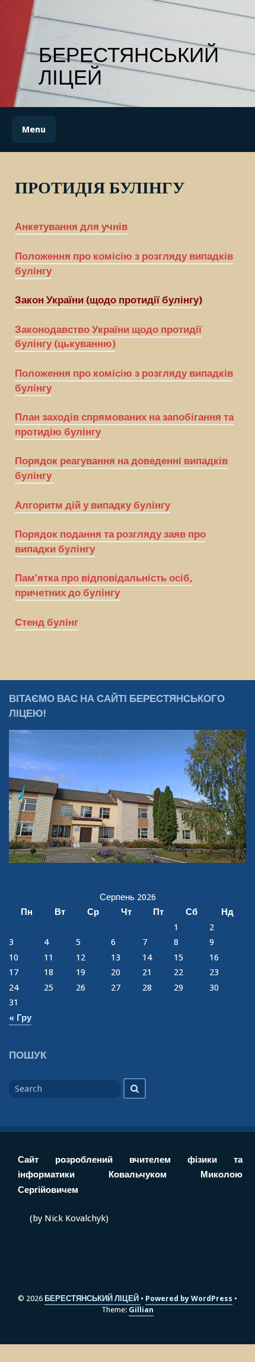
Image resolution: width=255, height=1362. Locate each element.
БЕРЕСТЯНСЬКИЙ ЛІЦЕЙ (129, 66)
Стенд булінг (46, 622)
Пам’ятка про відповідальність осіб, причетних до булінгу (104, 585)
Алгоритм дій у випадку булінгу (92, 505)
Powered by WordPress (188, 1298)
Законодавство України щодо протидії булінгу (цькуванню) (108, 337)
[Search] (134, 1088)
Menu (34, 129)
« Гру (20, 1017)
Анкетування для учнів (71, 226)
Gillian (141, 1309)
